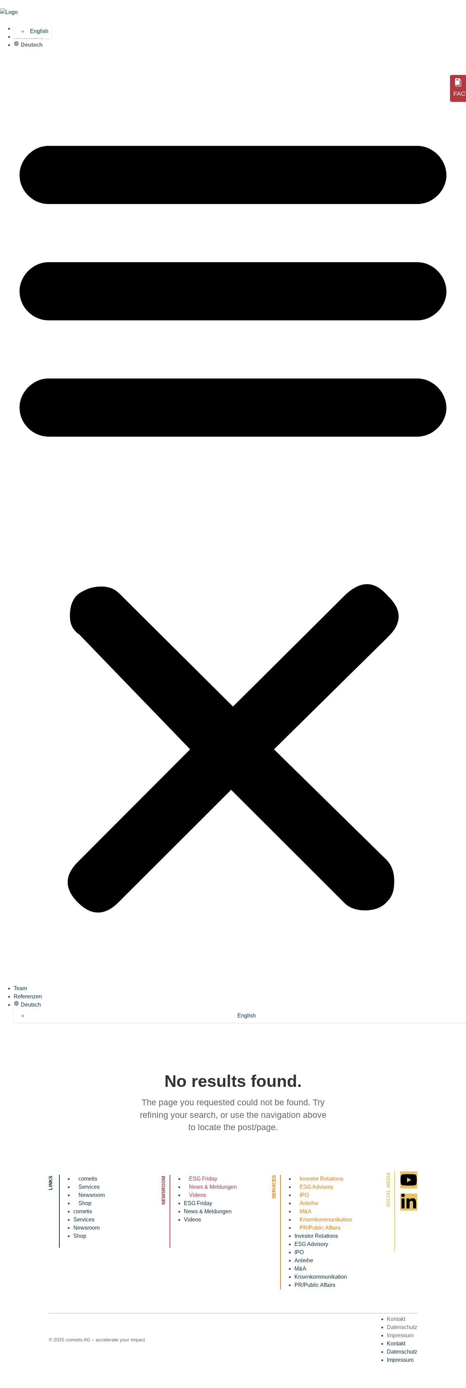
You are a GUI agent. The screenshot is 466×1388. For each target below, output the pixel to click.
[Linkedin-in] (408, 1202)
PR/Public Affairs (320, 1228)
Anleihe (309, 1203)
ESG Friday (203, 1179)
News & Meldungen (213, 1187)
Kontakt (396, 1319)
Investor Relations (321, 1179)
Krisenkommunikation (326, 1219)
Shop (84, 1203)
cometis (87, 1179)
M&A (305, 1211)
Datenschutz (402, 1327)
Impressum (400, 1335)
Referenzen (28, 996)
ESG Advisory (316, 1187)
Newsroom (91, 1195)
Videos (197, 1195)
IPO (304, 1195)
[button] (233, 516)
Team (20, 988)
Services (89, 1187)
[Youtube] (408, 1179)
